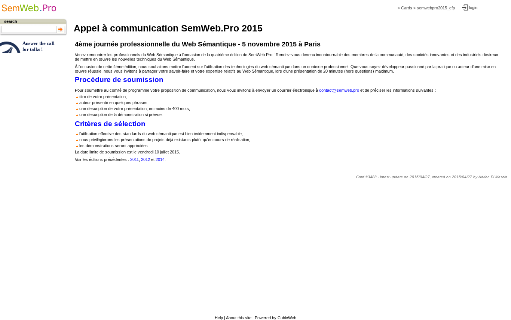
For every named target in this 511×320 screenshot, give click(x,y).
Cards (406, 8)
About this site (238, 318)
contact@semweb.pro (339, 90)
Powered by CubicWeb (275, 318)
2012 (145, 159)
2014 (160, 159)
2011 (134, 159)
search (10, 21)
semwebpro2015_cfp (436, 8)
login (473, 7)
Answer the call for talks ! (38, 46)
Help (219, 318)
